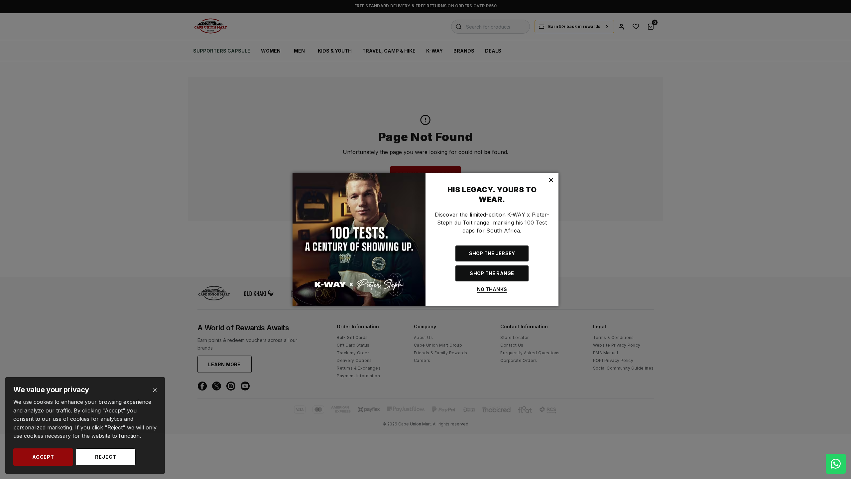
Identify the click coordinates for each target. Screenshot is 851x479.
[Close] (155, 390)
